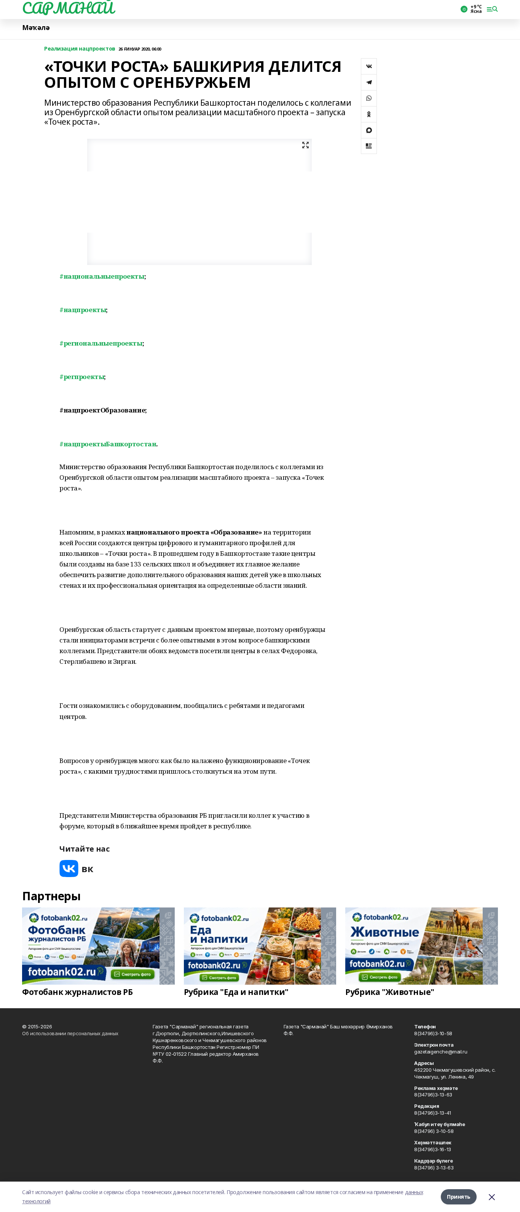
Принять (459, 1196)
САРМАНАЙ (67, 8)
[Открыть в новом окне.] (76, 868)
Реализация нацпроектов (79, 49)
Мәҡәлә (35, 28)
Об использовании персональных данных (70, 1033)
